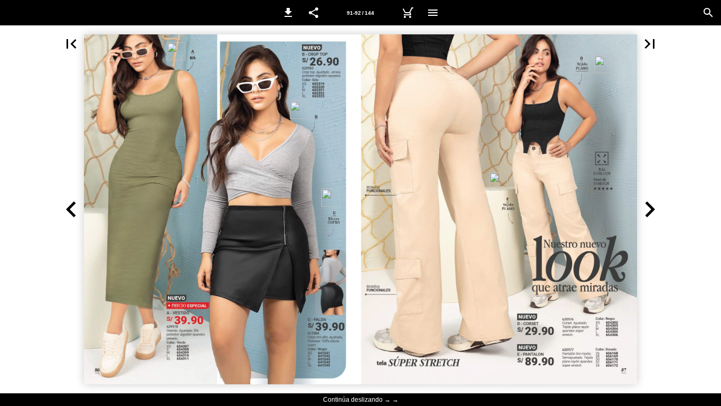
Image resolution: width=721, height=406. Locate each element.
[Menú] (432, 12)
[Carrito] (407, 12)
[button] (288, 12)
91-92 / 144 (360, 13)
